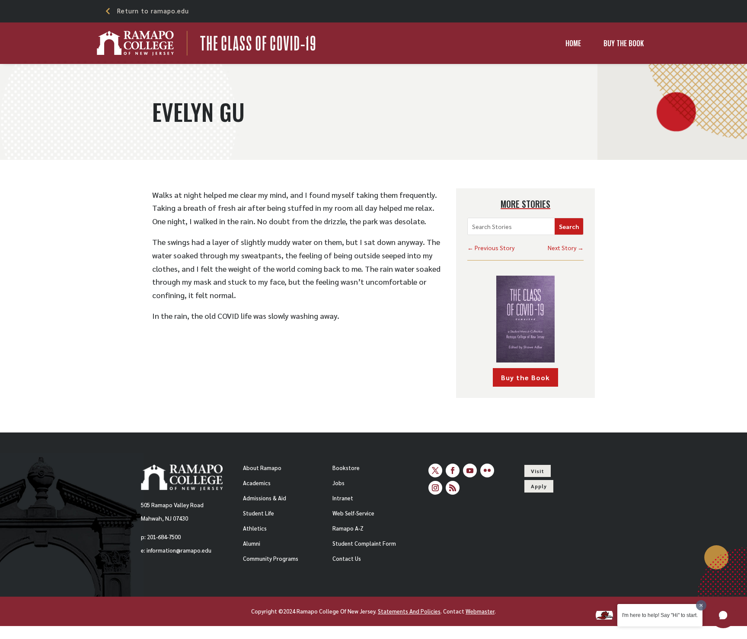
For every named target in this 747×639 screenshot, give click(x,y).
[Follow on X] (435, 470)
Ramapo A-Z (348, 528)
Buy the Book (623, 43)
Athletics (255, 528)
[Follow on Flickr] (487, 470)
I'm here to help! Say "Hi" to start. (660, 615)
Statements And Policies (409, 611)
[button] (723, 615)
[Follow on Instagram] (435, 488)
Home (573, 43)
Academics (257, 482)
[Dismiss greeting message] (701, 605)
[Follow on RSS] (453, 488)
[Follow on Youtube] (470, 470)
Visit (537, 470)
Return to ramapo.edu (153, 10)
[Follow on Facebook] (453, 470)
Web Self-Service (353, 513)
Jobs (338, 482)
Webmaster (480, 611)
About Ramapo (262, 467)
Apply (539, 486)
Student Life (258, 513)
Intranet (342, 498)
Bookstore (346, 467)
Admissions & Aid (264, 498)
